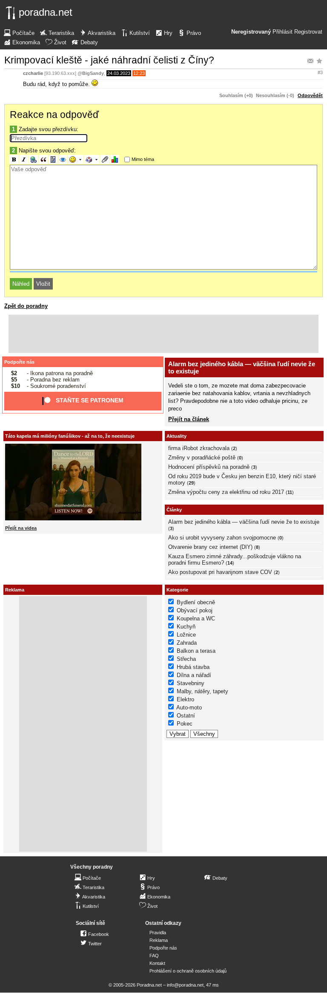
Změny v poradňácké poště (201, 457)
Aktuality (176, 436)
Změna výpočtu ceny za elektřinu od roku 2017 (226, 492)
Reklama (158, 940)
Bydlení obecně (196, 602)
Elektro (185, 699)
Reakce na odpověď (54, 114)
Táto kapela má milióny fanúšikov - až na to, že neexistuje (70, 436)
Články (174, 509)
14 (229, 562)
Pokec (184, 723)
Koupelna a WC (196, 618)
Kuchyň (186, 626)
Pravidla (157, 932)
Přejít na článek (188, 419)
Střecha (186, 659)
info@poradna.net (185, 984)
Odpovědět (310, 95)
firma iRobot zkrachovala (198, 448)
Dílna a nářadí (194, 675)
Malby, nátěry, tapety (202, 691)
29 (191, 482)
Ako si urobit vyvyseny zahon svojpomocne (222, 537)
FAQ (154, 955)
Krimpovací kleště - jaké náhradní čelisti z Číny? (109, 60)
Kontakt (157, 963)
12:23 (139, 73)
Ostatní (186, 715)
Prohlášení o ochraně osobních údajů (188, 970)
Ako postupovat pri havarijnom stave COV (220, 572)
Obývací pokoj (194, 610)
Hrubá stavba (193, 667)
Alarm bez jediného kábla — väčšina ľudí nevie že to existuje (243, 522)
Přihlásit (282, 32)
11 (289, 492)
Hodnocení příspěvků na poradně (209, 467)
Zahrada (187, 643)
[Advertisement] (163, 334)
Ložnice (186, 634)
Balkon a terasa (196, 651)
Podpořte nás (19, 361)
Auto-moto (189, 707)
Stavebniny (190, 683)
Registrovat (308, 32)
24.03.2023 (118, 73)
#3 (320, 72)
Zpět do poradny (26, 306)
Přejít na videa (21, 528)
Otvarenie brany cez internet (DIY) (210, 547)
